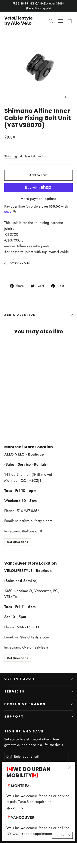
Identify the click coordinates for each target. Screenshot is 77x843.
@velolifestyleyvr (35, 647)
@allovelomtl (32, 531)
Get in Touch (19, 679)
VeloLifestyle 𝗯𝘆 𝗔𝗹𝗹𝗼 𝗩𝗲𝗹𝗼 (18, 20)
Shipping (10, 156)
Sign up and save (24, 731)
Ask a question (20, 315)
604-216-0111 (28, 627)
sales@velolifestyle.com (33, 520)
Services (14, 691)
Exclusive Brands (25, 704)
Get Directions (17, 542)
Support (14, 716)
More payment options (39, 198)
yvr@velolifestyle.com (32, 637)
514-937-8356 (28, 510)
